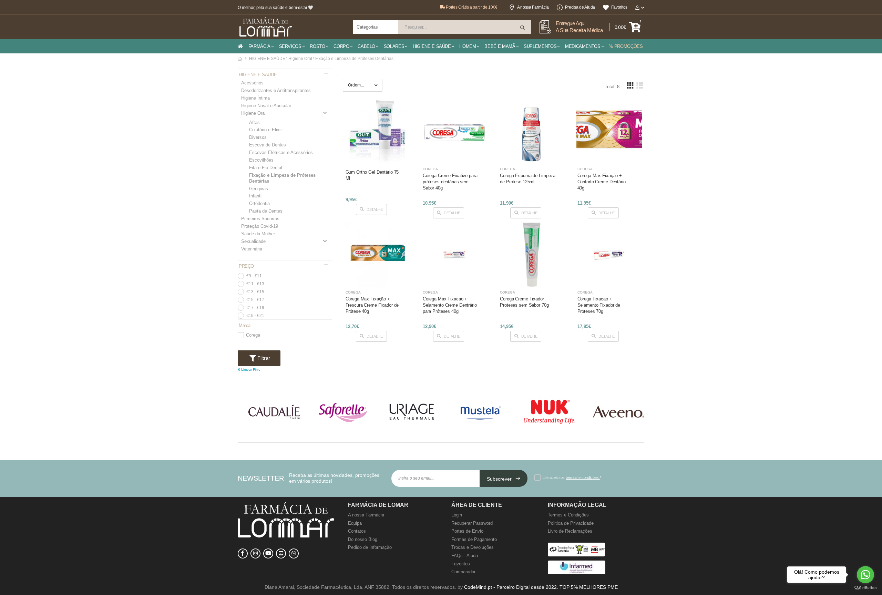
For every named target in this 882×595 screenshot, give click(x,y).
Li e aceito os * (572, 477)
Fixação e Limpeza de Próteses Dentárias (282, 178)
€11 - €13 (255, 283)
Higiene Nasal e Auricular (266, 105)
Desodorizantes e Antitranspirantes (276, 90)
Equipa (355, 523)
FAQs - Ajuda (464, 555)
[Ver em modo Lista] (639, 85)
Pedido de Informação (370, 547)
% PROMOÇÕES (626, 46)
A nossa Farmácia (533, 7)
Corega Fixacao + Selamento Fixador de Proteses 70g (598, 305)
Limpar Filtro (250, 369)
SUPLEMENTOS (540, 46)
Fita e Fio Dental (265, 167)
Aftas (254, 122)
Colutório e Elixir (265, 129)
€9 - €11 (254, 276)
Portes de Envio (467, 531)
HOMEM (467, 46)
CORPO (341, 46)
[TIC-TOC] (281, 553)
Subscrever (500, 479)
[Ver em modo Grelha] (630, 85)
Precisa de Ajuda (580, 7)
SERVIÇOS (290, 46)
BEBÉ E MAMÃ (499, 46)
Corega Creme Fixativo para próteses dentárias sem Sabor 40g (450, 182)
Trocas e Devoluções (472, 547)
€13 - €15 (255, 291)
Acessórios (252, 82)
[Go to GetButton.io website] (865, 588)
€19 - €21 (255, 315)
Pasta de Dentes (266, 211)
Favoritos (619, 7)
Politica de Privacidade (571, 523)
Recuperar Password (472, 523)
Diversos (258, 137)
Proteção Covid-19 (259, 226)
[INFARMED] (576, 572)
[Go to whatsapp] (865, 574)
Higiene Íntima (255, 98)
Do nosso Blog (362, 539)
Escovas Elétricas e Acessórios (281, 152)
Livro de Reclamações (570, 531)
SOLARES (394, 46)
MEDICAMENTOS (583, 46)
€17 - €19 (255, 307)
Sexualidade (253, 241)
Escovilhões (261, 160)
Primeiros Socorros (260, 218)
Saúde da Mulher (258, 233)
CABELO (366, 46)
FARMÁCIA (259, 46)
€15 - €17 (255, 299)
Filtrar (263, 358)
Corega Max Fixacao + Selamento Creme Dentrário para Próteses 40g (450, 305)
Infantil (256, 195)
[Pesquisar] (523, 27)
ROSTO (317, 46)
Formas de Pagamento (474, 539)
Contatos (357, 531)
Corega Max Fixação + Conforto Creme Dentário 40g (601, 182)
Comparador (463, 571)
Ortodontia (259, 203)
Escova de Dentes (267, 144)
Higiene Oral (253, 113)
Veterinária (251, 249)
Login (456, 514)
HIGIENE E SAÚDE (432, 46)
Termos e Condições (568, 514)
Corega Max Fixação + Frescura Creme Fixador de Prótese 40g (372, 305)
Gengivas (258, 188)
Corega (253, 335)
